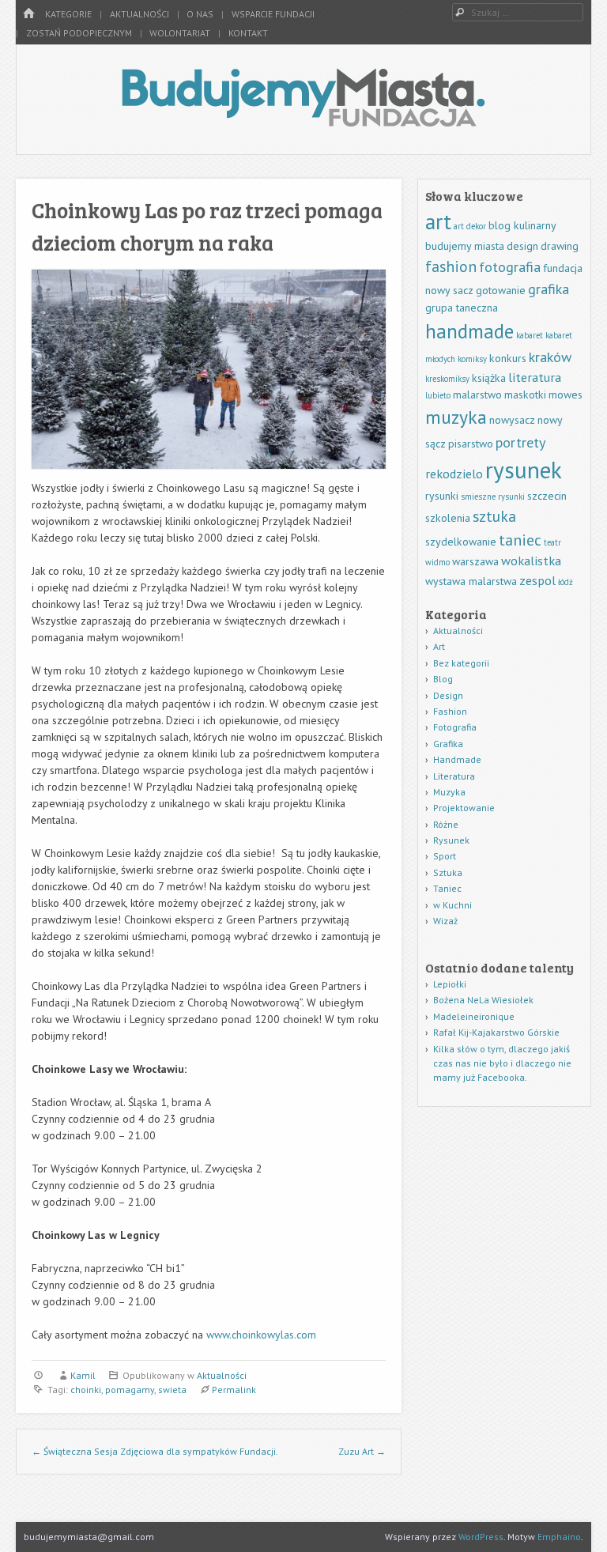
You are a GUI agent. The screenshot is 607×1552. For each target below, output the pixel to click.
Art (439, 646)
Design (448, 695)
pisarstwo (470, 443)
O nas (200, 14)
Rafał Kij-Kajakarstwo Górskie (496, 1032)
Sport (444, 856)
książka (489, 378)
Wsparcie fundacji (273, 14)
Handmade (457, 759)
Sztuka (447, 872)
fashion (451, 266)
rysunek (523, 470)
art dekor (470, 226)
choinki (85, 1389)
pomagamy (129, 1389)
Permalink (234, 1389)
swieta (172, 1389)
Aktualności (139, 14)
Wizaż (445, 921)
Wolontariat (179, 33)
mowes (565, 394)
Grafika (448, 744)
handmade (469, 331)
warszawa (475, 561)
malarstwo (477, 394)
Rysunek (451, 840)
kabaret (529, 335)
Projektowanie (464, 808)
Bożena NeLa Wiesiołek (483, 1000)
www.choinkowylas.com (261, 1334)
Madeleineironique (474, 1016)
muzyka (456, 417)
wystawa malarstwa (471, 581)
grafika (548, 289)
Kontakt (248, 33)
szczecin (547, 496)
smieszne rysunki (493, 496)
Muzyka (449, 792)
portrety (520, 442)
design (522, 246)
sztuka (494, 516)
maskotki (525, 394)
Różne (445, 824)
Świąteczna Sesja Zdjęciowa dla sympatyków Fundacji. (155, 1451)
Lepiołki (449, 984)
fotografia (510, 267)
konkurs (507, 358)
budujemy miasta (464, 246)
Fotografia (455, 727)
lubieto (438, 395)
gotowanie (501, 290)
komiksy (472, 358)
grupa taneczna (461, 307)
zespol (537, 580)
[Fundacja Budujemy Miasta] (303, 122)
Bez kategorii (461, 663)
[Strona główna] (28, 13)
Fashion (450, 711)
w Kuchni (452, 905)
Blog (443, 679)
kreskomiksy (447, 378)
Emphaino (559, 1537)
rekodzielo (454, 473)
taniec (520, 539)
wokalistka (531, 560)
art (438, 221)
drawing (560, 246)
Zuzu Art (362, 1451)
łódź (565, 581)
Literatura (454, 776)
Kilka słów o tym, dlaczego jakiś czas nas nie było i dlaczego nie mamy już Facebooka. (502, 1063)
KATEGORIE (68, 14)
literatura (534, 376)
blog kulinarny (522, 225)
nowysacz (512, 420)
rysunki (441, 496)
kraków (550, 357)
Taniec (447, 888)
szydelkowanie (460, 541)
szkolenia (447, 518)
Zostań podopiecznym (79, 33)
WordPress (480, 1537)
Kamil (83, 1375)
